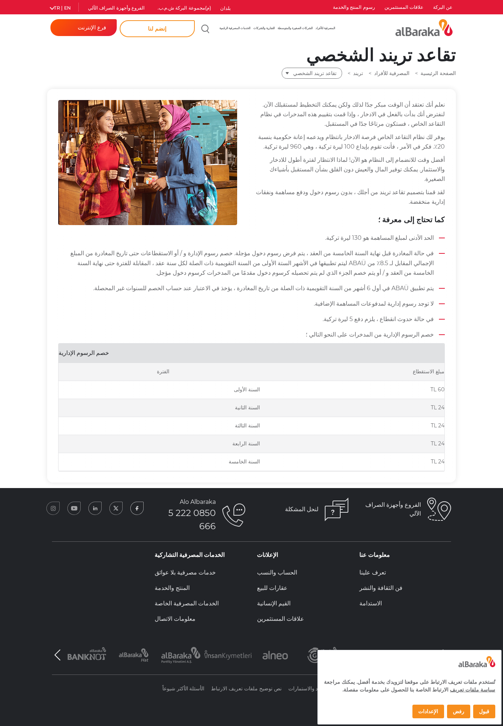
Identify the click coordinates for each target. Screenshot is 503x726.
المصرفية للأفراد (325, 28)
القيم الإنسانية (274, 603)
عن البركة (443, 7)
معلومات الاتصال (175, 618)
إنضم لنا (157, 28)
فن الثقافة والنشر (380, 587)
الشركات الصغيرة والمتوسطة (295, 28)
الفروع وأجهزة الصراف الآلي (116, 8)
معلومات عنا (374, 554)
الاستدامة (370, 603)
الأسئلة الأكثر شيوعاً (183, 688)
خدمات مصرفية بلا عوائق (185, 572)
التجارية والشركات (264, 28)
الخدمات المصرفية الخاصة (187, 603)
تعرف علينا (372, 572)
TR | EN (62, 8)
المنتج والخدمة (172, 587)
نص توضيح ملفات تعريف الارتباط (246, 688)
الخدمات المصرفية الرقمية (234, 28)
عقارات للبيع (272, 587)
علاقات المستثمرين (403, 7)
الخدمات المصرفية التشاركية (190, 554)
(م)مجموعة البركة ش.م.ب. (184, 8)
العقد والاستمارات (307, 688)
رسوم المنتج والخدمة (354, 7)
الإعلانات (267, 554)
